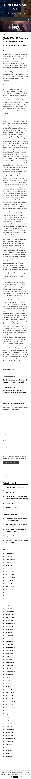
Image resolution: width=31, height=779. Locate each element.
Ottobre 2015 (9, 735)
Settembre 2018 (10, 647)
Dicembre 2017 (10, 668)
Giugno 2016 (9, 717)
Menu (3, 19)
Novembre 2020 (10, 599)
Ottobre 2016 (9, 705)
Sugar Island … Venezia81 (12, 507)
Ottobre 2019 (9, 620)
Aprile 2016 (9, 723)
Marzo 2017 (9, 689)
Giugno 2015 (9, 747)
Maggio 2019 (9, 629)
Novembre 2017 (10, 671)
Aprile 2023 (9, 565)
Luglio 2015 (9, 744)
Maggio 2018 (9, 653)
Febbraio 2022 (10, 587)
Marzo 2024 (9, 562)
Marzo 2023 (9, 568)
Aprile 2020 (9, 608)
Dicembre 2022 (10, 574)
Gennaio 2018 (9, 665)
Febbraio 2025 (10, 553)
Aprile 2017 (9, 686)
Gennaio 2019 (9, 635)
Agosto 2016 (9, 711)
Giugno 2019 (9, 626)
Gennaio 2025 (9, 556)
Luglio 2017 (9, 677)
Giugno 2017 (9, 680)
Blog (4, 34)
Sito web (5, 447)
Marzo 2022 (9, 584)
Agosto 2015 (9, 741)
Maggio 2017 (9, 683)
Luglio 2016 (9, 714)
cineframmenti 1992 (9, 369)
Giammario (10, 45)
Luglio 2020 (9, 602)
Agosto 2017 (9, 674)
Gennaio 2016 (9, 732)
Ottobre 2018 (9, 644)
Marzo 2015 (9, 756)
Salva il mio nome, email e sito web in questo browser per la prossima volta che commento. (14, 457)
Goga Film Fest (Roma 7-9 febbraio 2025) (17, 487)
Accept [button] (15, 777)
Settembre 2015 (10, 738)
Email (5, 441)
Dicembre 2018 (10, 638)
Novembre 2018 (10, 641)
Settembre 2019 (10, 623)
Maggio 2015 (9, 750)
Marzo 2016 (9, 726)
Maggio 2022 (9, 580)
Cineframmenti (15, 7)
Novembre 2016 (10, 702)
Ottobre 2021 (9, 593)
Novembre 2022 (10, 577)
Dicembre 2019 (10, 617)
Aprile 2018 (9, 656)
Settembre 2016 (10, 708)
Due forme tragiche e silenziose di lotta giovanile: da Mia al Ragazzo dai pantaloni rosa (17, 498)
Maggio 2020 (9, 605)
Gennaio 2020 (9, 614)
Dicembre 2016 (10, 698)
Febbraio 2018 (10, 662)
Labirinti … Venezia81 (11, 503)
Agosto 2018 (9, 650)
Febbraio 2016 (10, 729)
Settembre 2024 (10, 559)
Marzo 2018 (9, 659)
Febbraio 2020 (10, 611)
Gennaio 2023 (9, 571)
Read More (21, 777)
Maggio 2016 (9, 720)
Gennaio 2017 (9, 695)
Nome (5, 434)
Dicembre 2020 (10, 596)
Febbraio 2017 (10, 692)
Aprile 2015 (9, 753)
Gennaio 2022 (9, 590)
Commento (6, 412)
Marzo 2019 (9, 632)
